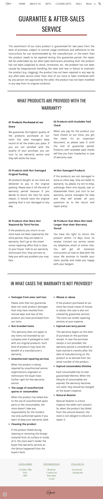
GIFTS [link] (48, 3)
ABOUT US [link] (35, 3)
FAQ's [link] (79, 3)
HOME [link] (22, 3)
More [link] (89, 3)
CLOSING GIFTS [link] (63, 3)
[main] (51, 24)
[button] (100, 4)
